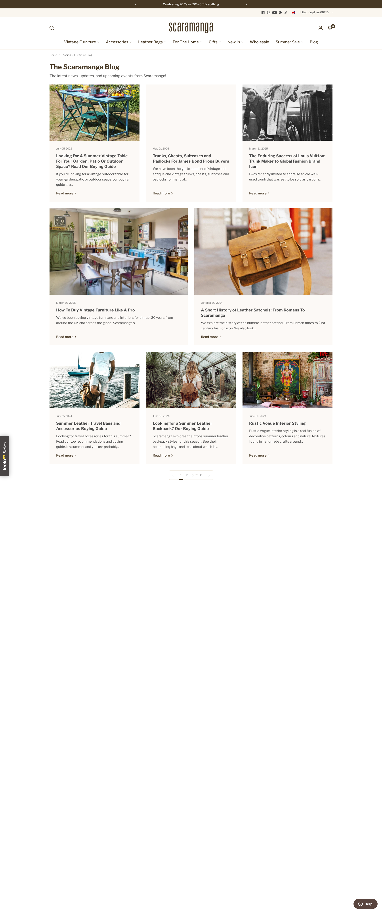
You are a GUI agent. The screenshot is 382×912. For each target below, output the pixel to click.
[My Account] (320, 28)
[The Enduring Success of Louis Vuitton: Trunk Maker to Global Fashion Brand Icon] (287, 112)
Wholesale (259, 42)
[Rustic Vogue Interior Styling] (287, 380)
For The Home (186, 42)
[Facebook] (263, 12)
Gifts (213, 42)
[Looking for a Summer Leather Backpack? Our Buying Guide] (191, 380)
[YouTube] (274, 12)
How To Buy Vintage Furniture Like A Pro (95, 310)
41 (201, 475)
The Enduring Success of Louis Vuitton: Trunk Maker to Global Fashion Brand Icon (287, 161)
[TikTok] (286, 12)
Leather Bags (150, 42)
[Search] (53, 28)
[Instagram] (269, 12)
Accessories (117, 42)
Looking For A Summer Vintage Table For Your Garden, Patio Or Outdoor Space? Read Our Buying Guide (92, 161)
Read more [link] (64, 193)
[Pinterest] (280, 12)
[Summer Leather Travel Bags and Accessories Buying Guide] (94, 380)
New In (233, 42)
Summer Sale (288, 42)
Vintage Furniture (80, 42)
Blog (314, 42)
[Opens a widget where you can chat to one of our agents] (365, 904)
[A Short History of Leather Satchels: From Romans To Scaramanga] (263, 251)
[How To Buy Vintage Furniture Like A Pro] (119, 251)
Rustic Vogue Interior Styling (277, 423)
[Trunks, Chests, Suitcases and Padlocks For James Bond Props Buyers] (191, 112)
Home (53, 55)
